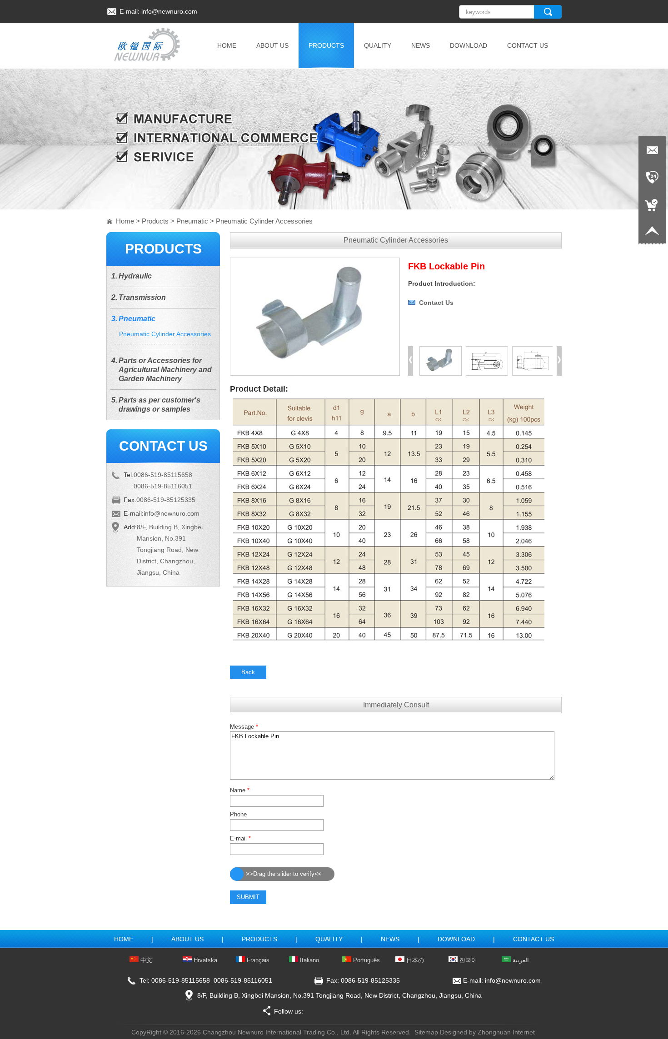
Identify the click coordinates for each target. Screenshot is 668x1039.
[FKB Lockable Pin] (315, 373)
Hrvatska (204, 960)
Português (365, 960)
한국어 (467, 960)
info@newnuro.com (169, 11)
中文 (145, 960)
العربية (520, 960)
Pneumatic (192, 221)
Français (257, 960)
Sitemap (426, 1032)
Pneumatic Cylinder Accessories (264, 221)
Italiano (308, 960)
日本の (414, 960)
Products (155, 221)
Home (125, 221)
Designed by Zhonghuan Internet (487, 1032)
